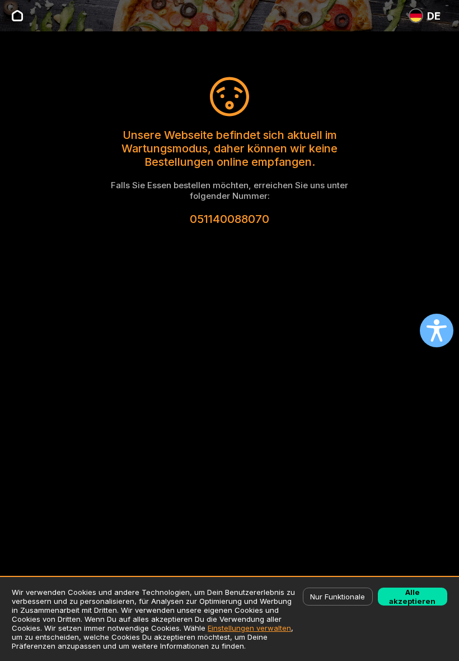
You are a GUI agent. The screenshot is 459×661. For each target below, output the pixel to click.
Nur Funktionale (337, 596)
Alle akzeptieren (412, 597)
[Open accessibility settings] (436, 330)
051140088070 (229, 219)
